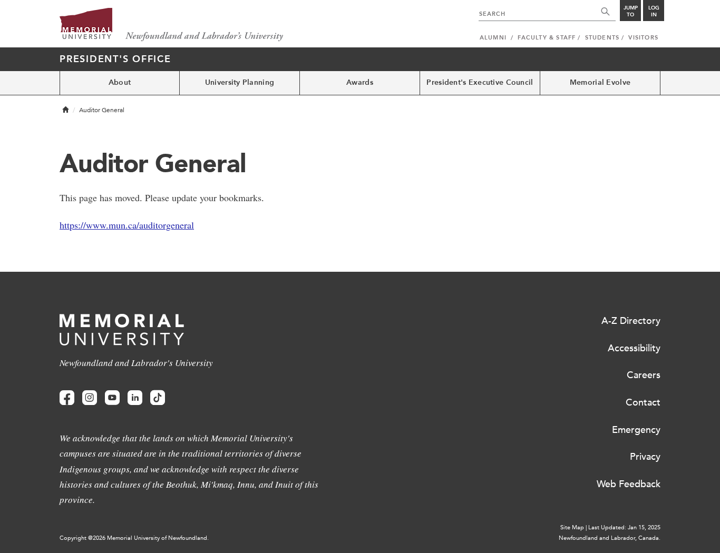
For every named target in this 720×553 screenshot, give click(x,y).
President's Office (115, 59)
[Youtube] (112, 398)
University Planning (239, 82)
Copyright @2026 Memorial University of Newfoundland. (134, 538)
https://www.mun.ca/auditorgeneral (127, 225)
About (120, 82)
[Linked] (135, 398)
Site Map (572, 527)
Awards (359, 82)
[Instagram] (89, 398)
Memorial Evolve (600, 82)
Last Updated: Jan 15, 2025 (624, 527)
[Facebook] (67, 398)
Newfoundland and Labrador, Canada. (609, 538)
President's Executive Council (479, 82)
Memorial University (172, 25)
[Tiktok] (157, 398)
